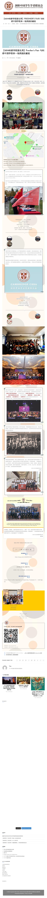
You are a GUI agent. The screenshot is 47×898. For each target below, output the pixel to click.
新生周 (19, 57)
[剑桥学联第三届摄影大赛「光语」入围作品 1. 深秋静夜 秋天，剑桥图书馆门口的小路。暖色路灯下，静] (34, 759)
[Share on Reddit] (34, 660)
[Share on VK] (31, 660)
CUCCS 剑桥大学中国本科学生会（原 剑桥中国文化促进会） (14, 856)
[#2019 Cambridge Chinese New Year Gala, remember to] (34, 796)
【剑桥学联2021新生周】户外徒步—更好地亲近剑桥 (11, 838)
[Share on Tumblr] (37, 660)
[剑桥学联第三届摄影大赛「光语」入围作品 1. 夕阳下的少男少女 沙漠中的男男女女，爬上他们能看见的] (34, 771)
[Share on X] (17, 660)
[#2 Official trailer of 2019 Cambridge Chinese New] (34, 808)
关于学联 (13, 13)
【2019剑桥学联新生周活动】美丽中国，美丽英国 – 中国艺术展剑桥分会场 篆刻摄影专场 (9, 687)
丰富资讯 (19, 13)
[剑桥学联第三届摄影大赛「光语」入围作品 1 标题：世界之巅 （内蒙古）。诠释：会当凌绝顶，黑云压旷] (12, 783)
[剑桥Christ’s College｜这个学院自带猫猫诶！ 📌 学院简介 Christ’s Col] (12, 734)
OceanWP (30, 893)
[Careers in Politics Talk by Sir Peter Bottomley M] (34, 747)
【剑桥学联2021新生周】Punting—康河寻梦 (23, 686)
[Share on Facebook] (20, 660)
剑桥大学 (5, 852)
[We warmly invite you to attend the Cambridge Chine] (34, 820)
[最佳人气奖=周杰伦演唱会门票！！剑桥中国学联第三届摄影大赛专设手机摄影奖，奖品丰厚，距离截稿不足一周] (34, 783)
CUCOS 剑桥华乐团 (7, 857)
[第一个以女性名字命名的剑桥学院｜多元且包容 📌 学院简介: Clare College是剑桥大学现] (34, 734)
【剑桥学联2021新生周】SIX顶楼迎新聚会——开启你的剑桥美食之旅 (14, 842)
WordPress (22, 893)
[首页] (3, 23)
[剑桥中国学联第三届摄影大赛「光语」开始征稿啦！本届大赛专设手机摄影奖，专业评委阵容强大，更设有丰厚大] (12, 796)
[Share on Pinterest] (23, 660)
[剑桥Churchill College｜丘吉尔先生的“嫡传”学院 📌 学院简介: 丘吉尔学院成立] (34, 722)
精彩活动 (25, 13)
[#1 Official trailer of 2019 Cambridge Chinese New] (12, 820)
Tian (5, 57)
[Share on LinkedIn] (26, 660)
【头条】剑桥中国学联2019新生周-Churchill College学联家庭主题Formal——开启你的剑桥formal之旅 (38, 693)
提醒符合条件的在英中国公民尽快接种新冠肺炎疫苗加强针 (12, 835)
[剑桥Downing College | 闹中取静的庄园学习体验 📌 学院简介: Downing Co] (12, 710)
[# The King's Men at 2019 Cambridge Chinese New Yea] (12, 808)
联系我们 (36, 13)
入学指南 (30, 13)
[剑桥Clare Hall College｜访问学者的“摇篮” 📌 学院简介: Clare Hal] (12, 722)
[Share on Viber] (29, 660)
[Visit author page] (4, 667)
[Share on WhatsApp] (43, 660)
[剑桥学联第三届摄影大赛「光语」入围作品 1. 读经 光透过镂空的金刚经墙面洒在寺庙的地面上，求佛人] (12, 771)
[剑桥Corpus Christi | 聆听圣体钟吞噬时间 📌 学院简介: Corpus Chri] (34, 710)
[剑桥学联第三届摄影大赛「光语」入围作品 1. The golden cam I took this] (12, 759)
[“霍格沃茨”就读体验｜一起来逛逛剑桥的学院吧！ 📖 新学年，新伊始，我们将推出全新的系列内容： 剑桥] (12, 747)
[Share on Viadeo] (40, 660)
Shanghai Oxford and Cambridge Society (10, 854)
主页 (10, 13)
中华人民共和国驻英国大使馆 (9, 849)
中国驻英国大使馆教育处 (8, 851)
